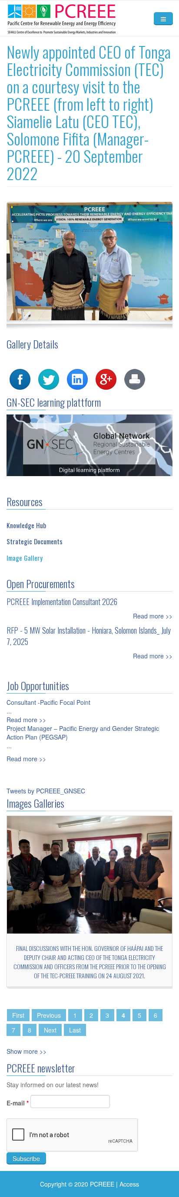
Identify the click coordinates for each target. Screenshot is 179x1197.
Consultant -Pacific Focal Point (48, 702)
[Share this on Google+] (106, 378)
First (18, 1015)
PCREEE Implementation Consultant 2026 (62, 601)
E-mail (18, 1102)
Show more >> (26, 1051)
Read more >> (152, 616)
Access (129, 1184)
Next (50, 1030)
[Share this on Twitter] (48, 378)
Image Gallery (25, 557)
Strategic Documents (35, 541)
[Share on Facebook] (20, 378)
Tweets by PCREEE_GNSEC (46, 790)
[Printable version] (134, 378)
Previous (49, 1015)
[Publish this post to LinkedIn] (77, 378)
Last (75, 1030)
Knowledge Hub (26, 525)
